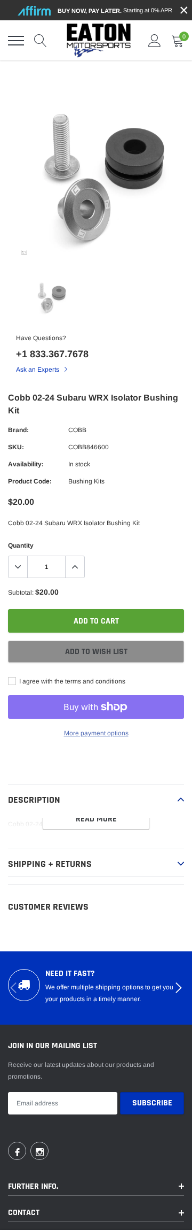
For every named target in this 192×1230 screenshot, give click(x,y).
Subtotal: (21, 592)
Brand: (18, 430)
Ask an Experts (38, 369)
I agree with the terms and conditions (71, 681)
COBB (77, 430)
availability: (26, 464)
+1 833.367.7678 (52, 354)
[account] (154, 40)
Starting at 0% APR (115, 10)
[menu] (16, 41)
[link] (24, 252)
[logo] (99, 40)
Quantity (21, 545)
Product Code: (30, 481)
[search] (40, 40)
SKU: (16, 447)
